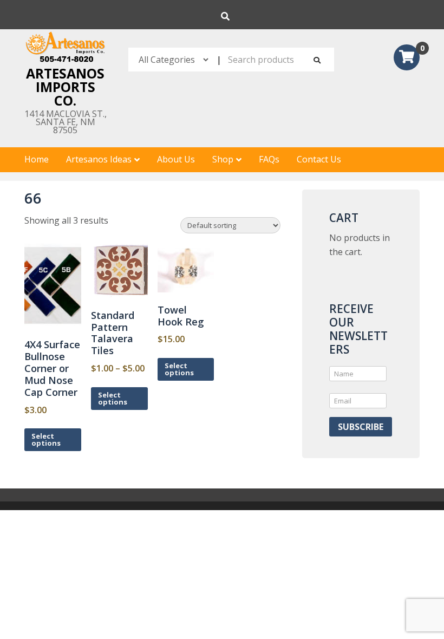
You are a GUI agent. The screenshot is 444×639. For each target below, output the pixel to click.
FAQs (269, 159)
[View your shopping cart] (406, 58)
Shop (222, 159)
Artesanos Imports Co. (65, 86)
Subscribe (360, 427)
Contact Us (319, 159)
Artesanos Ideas (99, 159)
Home (36, 159)
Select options (46, 439)
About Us (176, 159)
